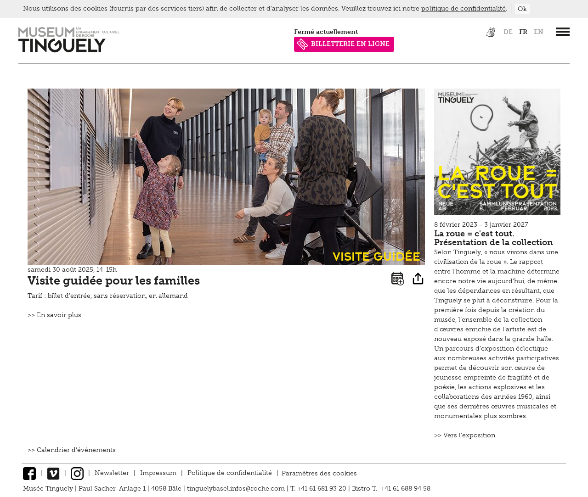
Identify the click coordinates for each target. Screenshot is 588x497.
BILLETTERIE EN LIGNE (350, 44)
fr (523, 32)
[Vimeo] (53, 473)
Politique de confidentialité (229, 473)
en (538, 32)
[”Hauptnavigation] (563, 31)
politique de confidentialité (463, 8)
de (508, 32)
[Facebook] (29, 473)
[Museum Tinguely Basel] (68, 50)
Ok (522, 9)
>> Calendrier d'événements (72, 450)
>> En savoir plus (54, 315)
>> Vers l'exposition (464, 435)
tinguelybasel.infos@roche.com (237, 488)
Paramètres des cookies (319, 473)
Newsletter (112, 473)
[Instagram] (77, 473)
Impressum (158, 473)
